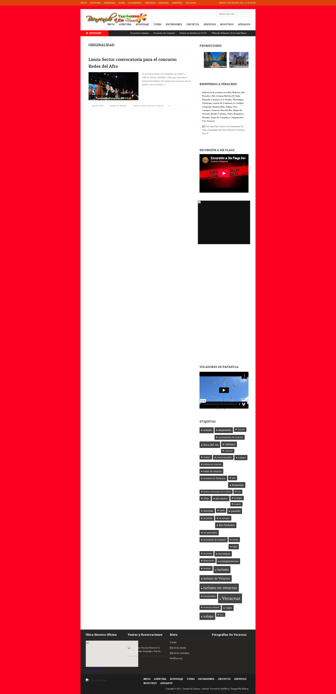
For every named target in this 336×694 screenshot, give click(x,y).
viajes (229, 607)
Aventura (95, 3)
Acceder (173, 642)
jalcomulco (222, 498)
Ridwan (245, 689)
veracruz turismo (211, 607)
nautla (222, 510)
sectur (235, 539)
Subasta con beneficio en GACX (179, 33)
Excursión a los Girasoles (150, 33)
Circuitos (150, 3)
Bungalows (239, 113)
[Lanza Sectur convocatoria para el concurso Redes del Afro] (185, 58)
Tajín (237, 95)
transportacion (229, 561)
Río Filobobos (234, 92)
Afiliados (191, 3)
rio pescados (210, 532)
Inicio (83, 3)
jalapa (206, 498)
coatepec (206, 457)
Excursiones (135, 3)
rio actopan (224, 518)
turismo (223, 569)
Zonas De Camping (219, 117)
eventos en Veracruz (214, 478)
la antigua (238, 498)
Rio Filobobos (227, 525)
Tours (121, 3)
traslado (207, 568)
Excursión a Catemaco (126, 33)
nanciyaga (208, 510)
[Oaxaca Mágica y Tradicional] (240, 60)
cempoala (229, 451)
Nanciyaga (207, 103)
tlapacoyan (208, 560)
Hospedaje (109, 3)
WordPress (225, 689)
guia (233, 478)
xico (221, 615)
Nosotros (177, 3)
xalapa (208, 616)
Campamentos (236, 117)
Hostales (206, 117)
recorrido (207, 518)
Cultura (136, 106)
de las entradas (178, 648)
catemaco (230, 444)
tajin (234, 546)
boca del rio (210, 444)
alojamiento (224, 430)
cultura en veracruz (212, 464)
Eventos (143, 106)
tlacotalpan (224, 553)
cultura (242, 457)
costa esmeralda (224, 457)
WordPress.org (176, 658)
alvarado (241, 429)
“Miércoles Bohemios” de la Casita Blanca (215, 33)
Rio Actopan (218, 95)
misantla (237, 504)
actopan (207, 430)
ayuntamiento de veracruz (230, 437)
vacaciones (209, 596)
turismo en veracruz (220, 587)
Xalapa (229, 106)
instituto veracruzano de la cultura (217, 492)
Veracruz (159, 106)
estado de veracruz (212, 471)
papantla (235, 511)
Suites (230, 113)
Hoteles (214, 113)
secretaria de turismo (214, 539)
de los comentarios (180, 653)
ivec (239, 492)
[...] (163, 84)
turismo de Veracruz (216, 578)
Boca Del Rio (226, 110)
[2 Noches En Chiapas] (215, 60)
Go (247, 14)
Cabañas (222, 113)
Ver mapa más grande (93, 670)
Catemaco (215, 99)
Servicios (164, 3)
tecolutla (207, 553)
